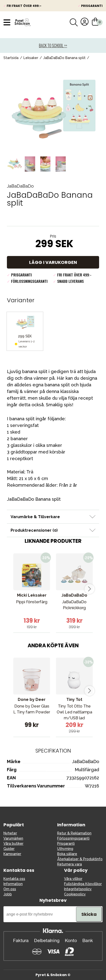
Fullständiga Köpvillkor (83, 884)
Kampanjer (12, 854)
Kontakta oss (14, 879)
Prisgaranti (66, 843)
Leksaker (30, 58)
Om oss (9, 889)
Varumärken (13, 838)
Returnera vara (69, 864)
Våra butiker (13, 843)
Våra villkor (73, 879)
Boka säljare (67, 854)
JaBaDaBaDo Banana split (64, 58)
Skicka (89, 914)
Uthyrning (65, 849)
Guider (9, 849)
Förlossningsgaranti (73, 838)
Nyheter (10, 833)
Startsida (10, 58)
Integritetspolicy (78, 889)
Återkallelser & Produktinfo (80, 859)
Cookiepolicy (75, 894)
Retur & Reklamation (74, 833)
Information (13, 884)
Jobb (7, 894)
